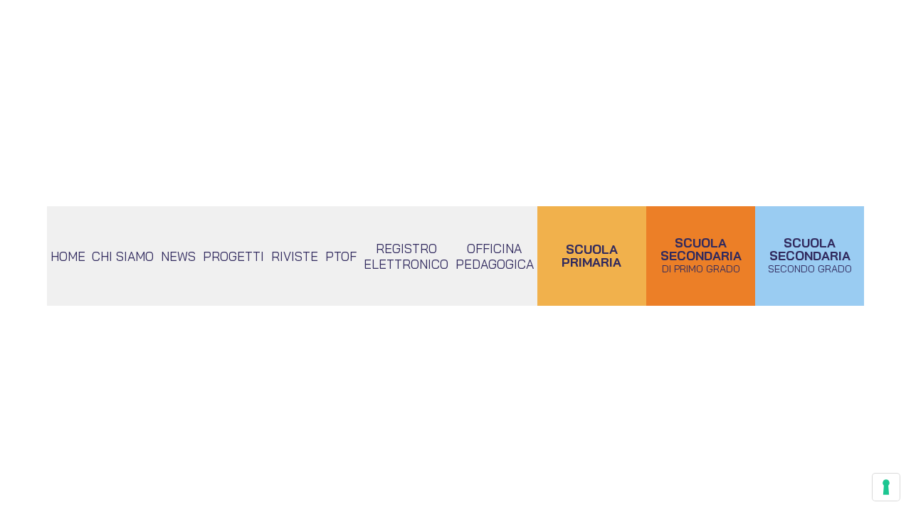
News (178, 256)
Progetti (233, 256)
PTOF (341, 256)
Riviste (294, 256)
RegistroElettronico (406, 256)
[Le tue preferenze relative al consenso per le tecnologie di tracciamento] (886, 487)
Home (68, 256)
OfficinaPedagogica (495, 256)
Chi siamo (123, 256)
